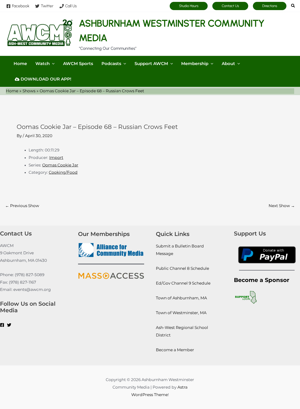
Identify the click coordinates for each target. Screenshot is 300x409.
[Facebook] (2, 325)
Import (56, 157)
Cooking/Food (63, 172)
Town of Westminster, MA (181, 312)
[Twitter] (9, 325)
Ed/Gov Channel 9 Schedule (183, 283)
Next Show (282, 206)
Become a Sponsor (261, 280)
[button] (189, 6)
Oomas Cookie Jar (60, 165)
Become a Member (175, 349)
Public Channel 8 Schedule (182, 268)
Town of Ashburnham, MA (181, 298)
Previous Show (22, 206)
